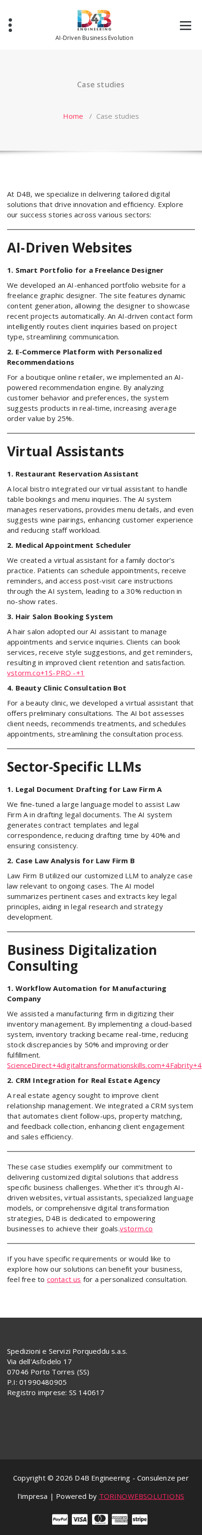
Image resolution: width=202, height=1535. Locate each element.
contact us (64, 1279)
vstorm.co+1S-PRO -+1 (46, 672)
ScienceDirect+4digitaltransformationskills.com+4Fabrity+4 (104, 1065)
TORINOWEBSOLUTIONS (142, 1496)
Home (73, 116)
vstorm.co (136, 1228)
